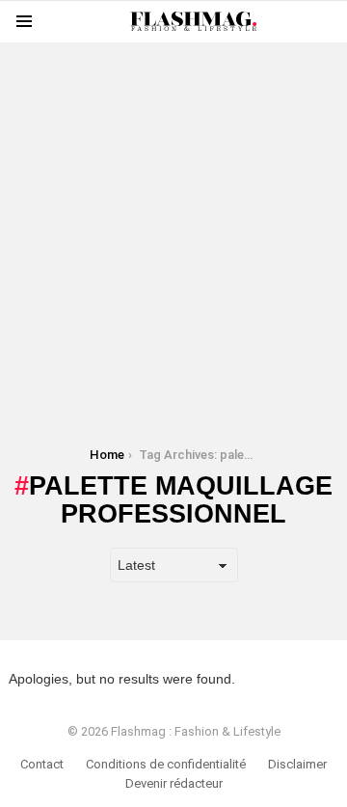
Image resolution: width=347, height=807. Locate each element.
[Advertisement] (173, 216)
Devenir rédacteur (174, 783)
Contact (42, 764)
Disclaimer (297, 764)
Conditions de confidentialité (166, 764)
